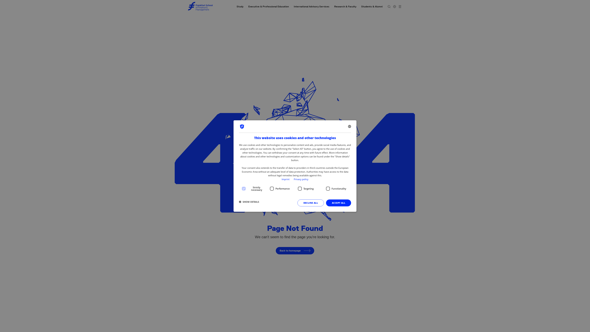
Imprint (285, 179)
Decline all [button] (310, 202)
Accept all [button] (338, 202)
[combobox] (349, 126)
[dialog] (295, 166)
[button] (249, 202)
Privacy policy (301, 179)
